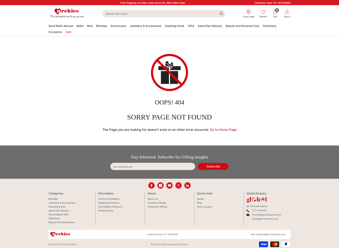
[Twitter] (178, 185)
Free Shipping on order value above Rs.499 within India (152, 2)
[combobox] (159, 13)
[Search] (163, 13)
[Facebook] (151, 185)
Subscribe (213, 166)
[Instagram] (160, 185)
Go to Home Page (223, 130)
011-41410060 (281, 2)
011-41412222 (259, 210)
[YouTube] (169, 185)
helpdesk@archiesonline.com (270, 234)
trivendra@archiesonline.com (266, 214)
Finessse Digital (69, 244)
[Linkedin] (187, 185)
